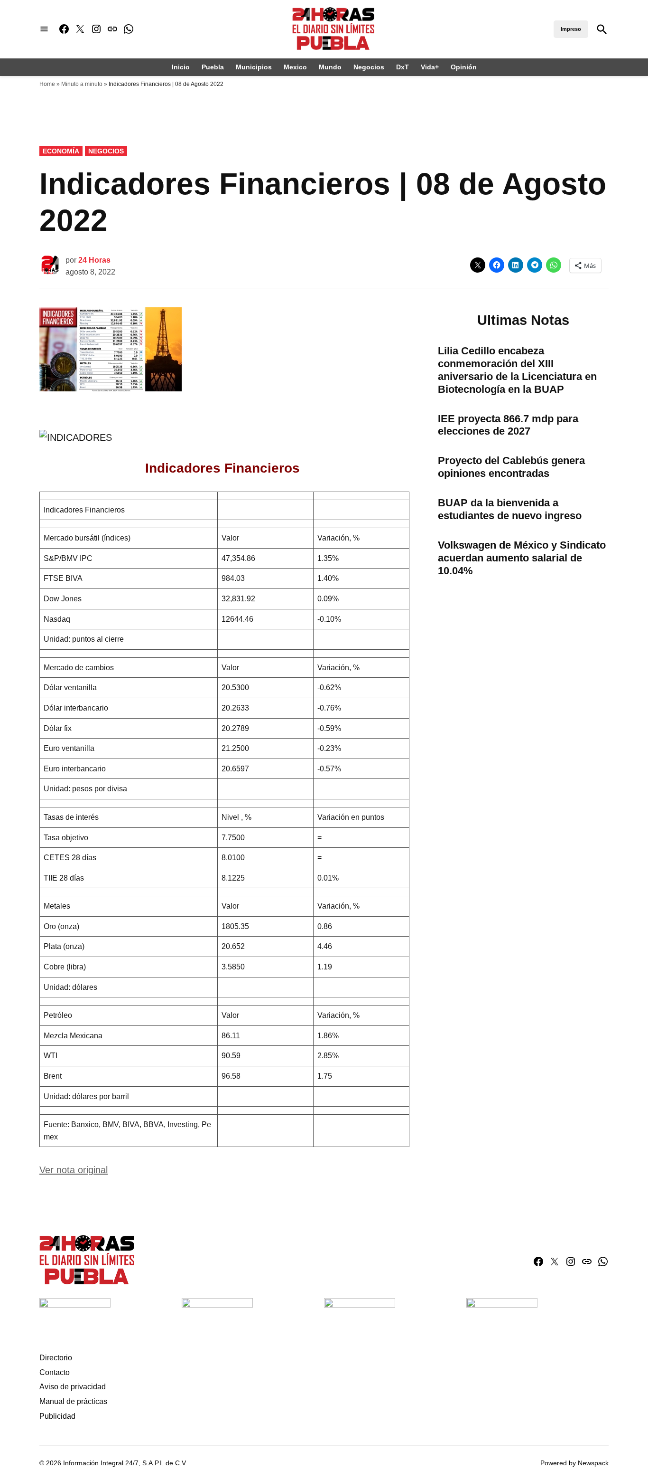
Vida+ (430, 67)
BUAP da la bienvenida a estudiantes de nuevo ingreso (510, 509)
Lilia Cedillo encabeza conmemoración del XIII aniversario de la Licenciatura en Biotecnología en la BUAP (517, 370)
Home (47, 84)
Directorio (55, 1358)
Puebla (213, 67)
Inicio (181, 67)
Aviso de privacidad (72, 1387)
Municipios (254, 67)
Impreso (571, 29)
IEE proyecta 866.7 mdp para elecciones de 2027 (508, 425)
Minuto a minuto (81, 84)
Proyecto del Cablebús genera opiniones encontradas (511, 467)
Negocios (368, 67)
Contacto (54, 1372)
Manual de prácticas (73, 1401)
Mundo (330, 67)
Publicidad (57, 1416)
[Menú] (44, 29)
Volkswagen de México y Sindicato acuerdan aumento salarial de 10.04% (522, 558)
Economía (61, 151)
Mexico (295, 67)
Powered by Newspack (574, 1463)
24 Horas (94, 260)
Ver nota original (73, 1170)
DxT (402, 67)
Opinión (464, 67)
